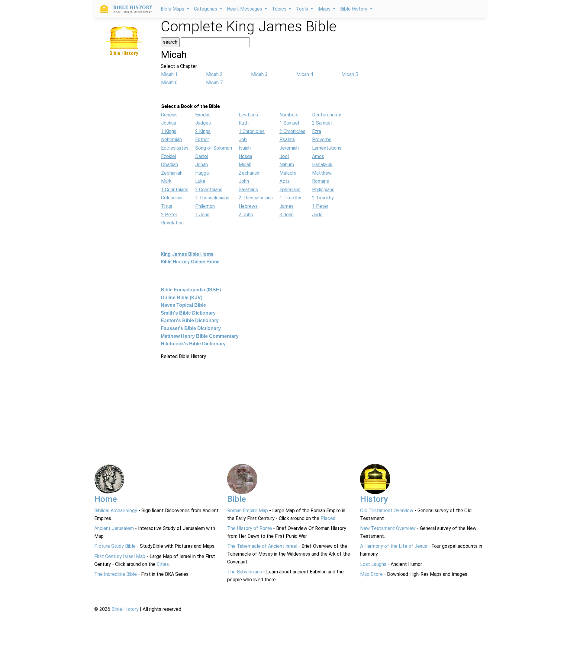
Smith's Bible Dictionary (188, 313)
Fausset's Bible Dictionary (191, 328)
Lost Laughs (373, 564)
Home (105, 499)
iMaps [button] (325, 9)
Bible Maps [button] (173, 9)
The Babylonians (244, 572)
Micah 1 (169, 74)
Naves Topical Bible (183, 305)
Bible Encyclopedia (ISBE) (191, 289)
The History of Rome (249, 528)
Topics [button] (280, 9)
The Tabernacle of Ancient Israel (262, 546)
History (374, 499)
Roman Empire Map (247, 510)
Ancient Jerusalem (114, 528)
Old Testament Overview (386, 510)
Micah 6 (169, 82)
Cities (163, 564)
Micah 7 (214, 82)
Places (328, 518)
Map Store (371, 574)
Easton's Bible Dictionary (190, 320)
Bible (236, 499)
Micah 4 (304, 74)
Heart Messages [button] (245, 9)
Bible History (125, 609)
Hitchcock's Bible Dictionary (193, 343)
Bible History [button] (354, 9)
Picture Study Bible (115, 546)
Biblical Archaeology (115, 510)
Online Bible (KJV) (181, 297)
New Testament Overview (388, 528)
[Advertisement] (123, 147)
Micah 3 (259, 74)
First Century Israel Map (119, 556)
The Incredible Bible (115, 574)
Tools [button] (302, 9)
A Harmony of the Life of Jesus (393, 546)
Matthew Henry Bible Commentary (200, 336)
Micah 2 (214, 74)
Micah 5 (349, 74)
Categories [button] (206, 9)
